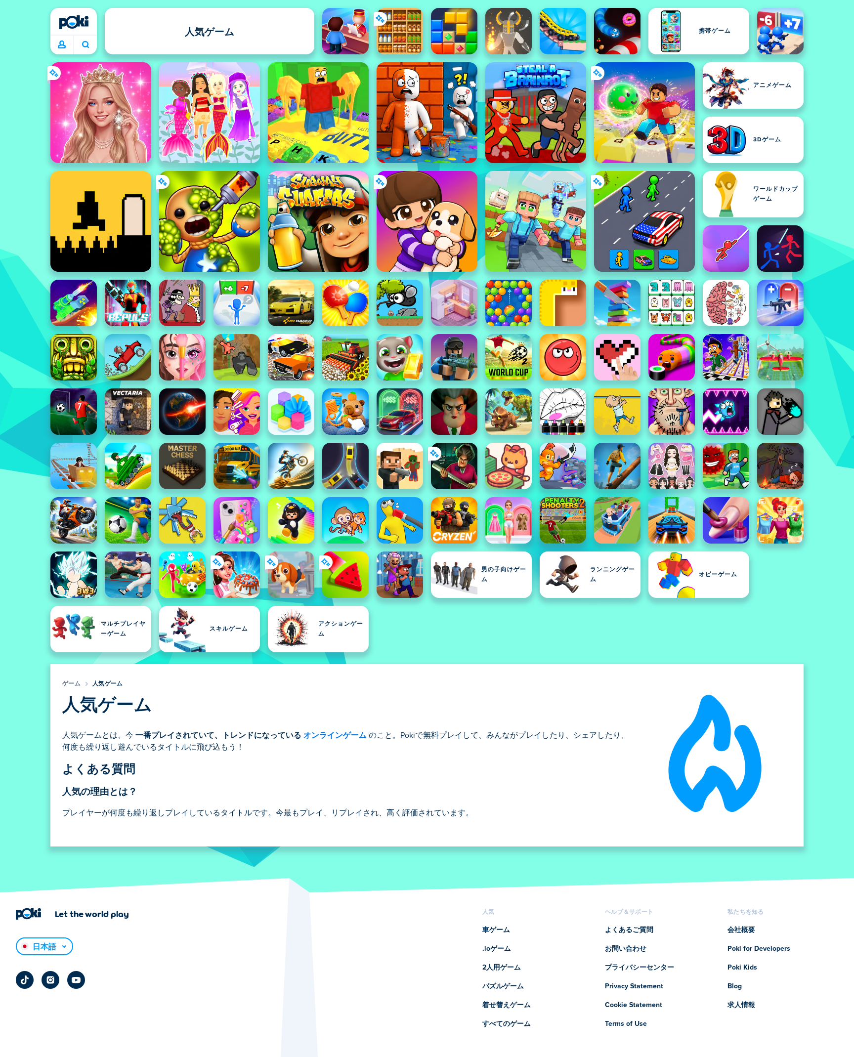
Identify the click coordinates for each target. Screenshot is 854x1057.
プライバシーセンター (639, 967)
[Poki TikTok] (25, 980)
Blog (734, 986)
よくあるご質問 (629, 930)
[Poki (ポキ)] (73, 22)
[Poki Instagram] (50, 980)
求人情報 (741, 1005)
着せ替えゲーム (506, 1005)
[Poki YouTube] (76, 980)
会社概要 (741, 930)
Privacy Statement (634, 986)
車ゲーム (496, 930)
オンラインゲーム (335, 735)
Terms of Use (626, 1023)
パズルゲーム (503, 986)
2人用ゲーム (501, 967)
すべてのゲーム (506, 1023)
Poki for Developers (758, 948)
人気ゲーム (107, 684)
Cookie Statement (633, 1005)
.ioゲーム (496, 948)
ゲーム (71, 684)
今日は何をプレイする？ (85, 45)
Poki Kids (742, 967)
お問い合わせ (625, 948)
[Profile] (61, 45)
